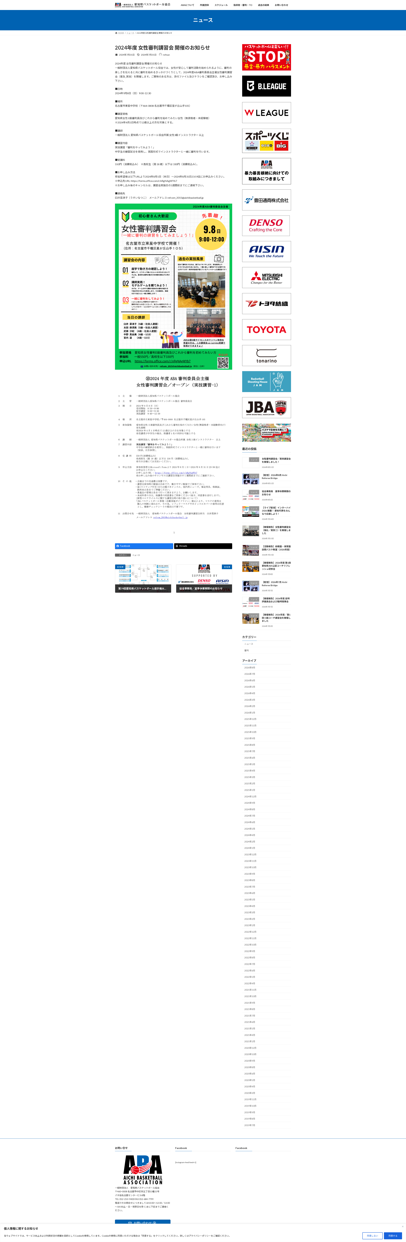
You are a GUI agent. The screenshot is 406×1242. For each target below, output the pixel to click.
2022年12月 (250, 931)
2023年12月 (250, 854)
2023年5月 (249, 899)
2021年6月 (249, 1022)
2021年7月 (249, 1015)
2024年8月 (249, 809)
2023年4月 (249, 906)
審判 (246, 650)
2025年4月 (249, 770)
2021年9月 (249, 1002)
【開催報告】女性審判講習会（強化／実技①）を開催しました (276, 530)
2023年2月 (249, 919)
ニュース (136, 555)
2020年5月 (249, 1080)
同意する (393, 1235)
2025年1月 (249, 790)
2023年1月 (249, 925)
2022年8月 (249, 957)
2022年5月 (249, 977)
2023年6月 (249, 893)
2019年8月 (249, 1118)
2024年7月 (249, 815)
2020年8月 (249, 1067)
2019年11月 (250, 1099)
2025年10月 (250, 731)
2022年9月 (249, 951)
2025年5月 (249, 764)
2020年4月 (249, 1086)
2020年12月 (250, 1047)
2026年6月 (249, 680)
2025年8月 (249, 745)
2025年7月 (249, 751)
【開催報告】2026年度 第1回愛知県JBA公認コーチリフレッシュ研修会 (276, 565)
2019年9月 (249, 1112)
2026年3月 (249, 699)
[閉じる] (403, 1226)
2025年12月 (250, 719)
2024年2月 (249, 841)
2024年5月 (249, 828)
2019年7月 (249, 1125)
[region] (203, 1233)
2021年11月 (250, 989)
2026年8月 (249, 667)
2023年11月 (250, 860)
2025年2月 (249, 783)
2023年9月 (249, 873)
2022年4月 (249, 983)
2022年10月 (250, 944)
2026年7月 (249, 674)
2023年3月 (249, 912)
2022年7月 (249, 964)
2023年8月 (249, 880)
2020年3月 (249, 1093)
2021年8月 (249, 1009)
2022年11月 (250, 938)
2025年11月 (250, 725)
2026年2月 (249, 706)
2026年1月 (249, 712)
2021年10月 (250, 996)
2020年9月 (249, 1060)
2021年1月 (249, 1041)
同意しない (372, 1235)
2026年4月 (249, 693)
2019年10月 (250, 1105)
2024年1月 (249, 848)
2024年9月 (249, 802)
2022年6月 (249, 970)
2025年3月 (249, 777)
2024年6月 (249, 822)
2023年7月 (249, 886)
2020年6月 (249, 1073)
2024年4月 (249, 835)
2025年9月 (249, 738)
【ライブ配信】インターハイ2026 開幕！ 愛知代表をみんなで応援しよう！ (276, 510)
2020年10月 (250, 1054)
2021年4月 (249, 1034)
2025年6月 (249, 757)
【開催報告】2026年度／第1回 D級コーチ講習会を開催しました (276, 617)
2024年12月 (250, 796)
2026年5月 (249, 686)
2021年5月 (249, 1028)
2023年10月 (250, 867)
